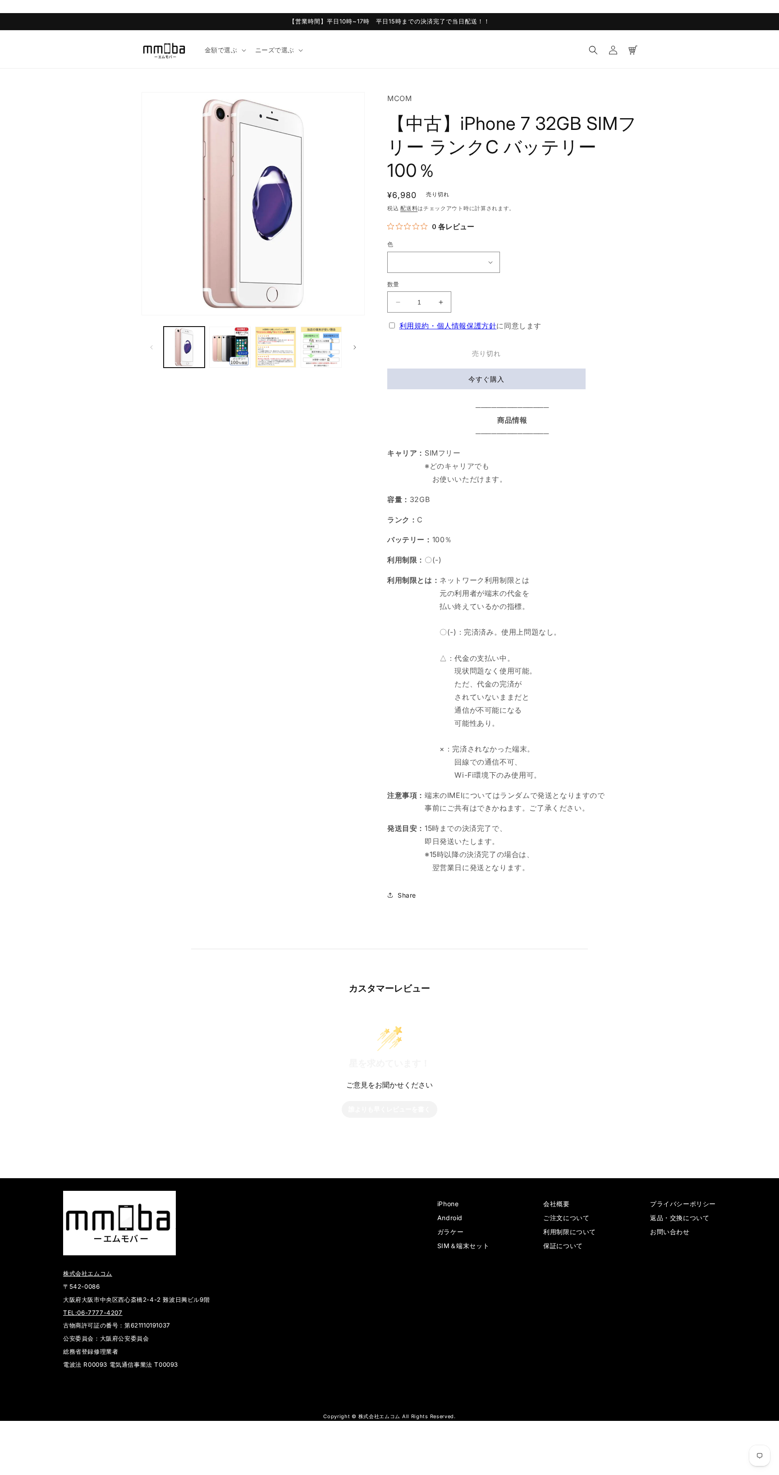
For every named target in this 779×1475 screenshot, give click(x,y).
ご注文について (566, 1217)
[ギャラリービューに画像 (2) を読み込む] (229, 347)
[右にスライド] (355, 347)
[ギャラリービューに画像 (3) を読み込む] (275, 347)
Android (450, 1217)
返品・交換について (679, 1217)
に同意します (470, 325)
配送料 (408, 208)
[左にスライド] (151, 347)
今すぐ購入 (486, 379)
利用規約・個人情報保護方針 (448, 325)
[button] (224, 50)
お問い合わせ (670, 1231)
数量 (393, 284)
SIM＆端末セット (463, 1245)
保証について (563, 1245)
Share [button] (407, 895)
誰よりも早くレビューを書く (389, 1109)
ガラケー (450, 1231)
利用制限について (569, 1231)
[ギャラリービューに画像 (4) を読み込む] (321, 347)
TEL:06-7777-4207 (93, 1312)
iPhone (448, 1204)
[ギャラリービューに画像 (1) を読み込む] (184, 347)
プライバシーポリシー (683, 1204)
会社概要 (556, 1204)
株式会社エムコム (87, 1273)
